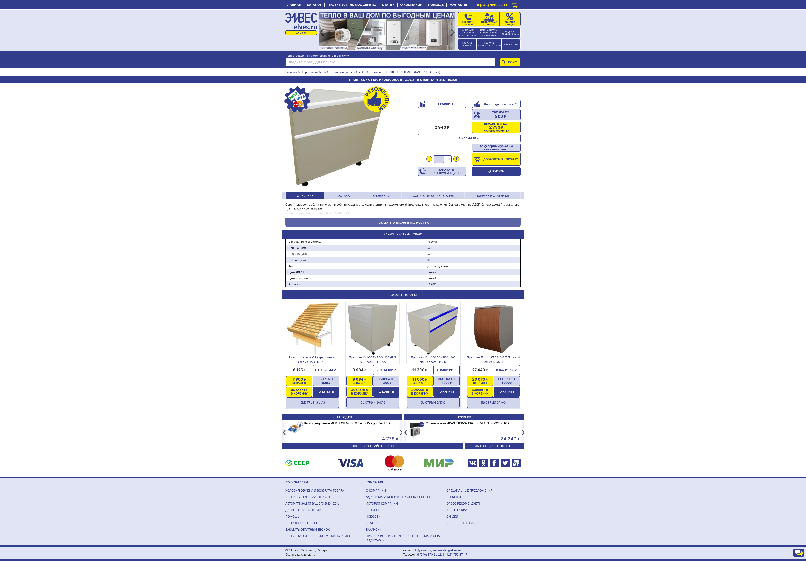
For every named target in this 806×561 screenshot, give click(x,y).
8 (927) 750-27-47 (455, 554)
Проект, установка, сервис (351, 5)
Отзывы (372, 510)
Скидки (452, 516)
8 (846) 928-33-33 (492, 5)
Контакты (458, 5)
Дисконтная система (303, 510)
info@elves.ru (422, 550)
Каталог (314, 5)
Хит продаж (342, 417)
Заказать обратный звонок (307, 529)
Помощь (436, 5)
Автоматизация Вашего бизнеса (312, 503)
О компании (411, 5)
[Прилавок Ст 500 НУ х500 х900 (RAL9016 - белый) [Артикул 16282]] (336, 137)
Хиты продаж (457, 510)
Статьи (388, 5)
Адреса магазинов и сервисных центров (399, 497)
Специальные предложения (469, 490)
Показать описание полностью (403, 222)
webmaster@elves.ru (447, 550)
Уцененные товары (462, 523)
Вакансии (374, 529)
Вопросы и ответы (301, 523)
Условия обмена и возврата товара (314, 490)
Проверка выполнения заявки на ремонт (319, 536)
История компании (382, 503)
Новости (373, 516)
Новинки (464, 417)
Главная (293, 5)
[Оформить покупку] (514, 4)
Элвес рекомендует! (463, 503)
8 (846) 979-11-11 (429, 554)
